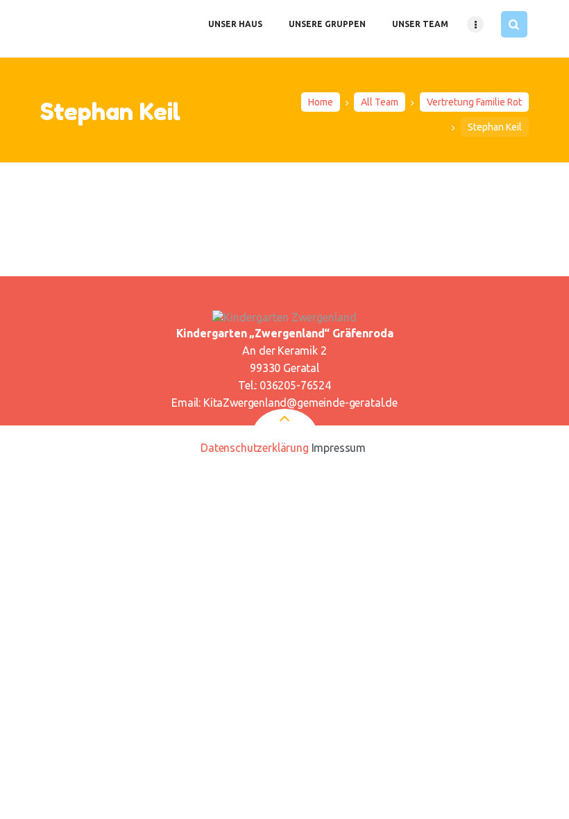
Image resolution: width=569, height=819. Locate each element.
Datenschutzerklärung (255, 447)
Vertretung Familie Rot (474, 102)
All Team (379, 102)
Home (320, 102)
